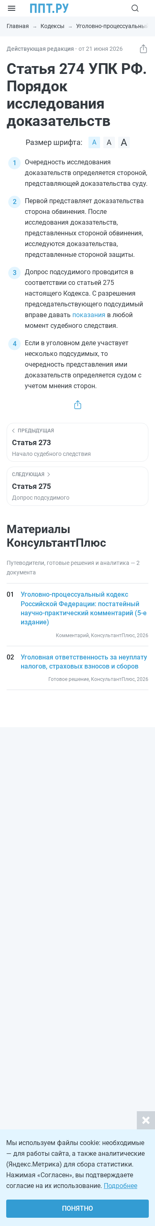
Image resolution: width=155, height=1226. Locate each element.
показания (88, 315)
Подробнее (120, 1186)
